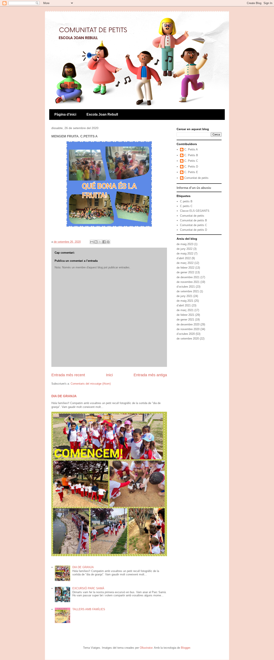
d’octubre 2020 (186, 333)
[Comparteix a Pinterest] (108, 242)
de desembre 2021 (188, 277)
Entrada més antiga (150, 375)
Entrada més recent (68, 375)
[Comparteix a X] (100, 242)
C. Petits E (191, 172)
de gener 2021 (185, 319)
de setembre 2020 (188, 338)
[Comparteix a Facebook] (104, 242)
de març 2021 (185, 310)
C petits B (186, 201)
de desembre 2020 (188, 324)
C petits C (186, 206)
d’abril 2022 (184, 258)
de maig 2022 (185, 253)
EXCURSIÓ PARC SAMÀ (88, 588)
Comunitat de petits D (193, 229)
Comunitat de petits (196, 177)
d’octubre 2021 (186, 286)
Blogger (185, 647)
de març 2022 (185, 263)
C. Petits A (191, 149)
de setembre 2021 (188, 291)
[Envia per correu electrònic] (92, 242)
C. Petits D (191, 166)
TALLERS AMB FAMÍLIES (88, 609)
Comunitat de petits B (193, 220)
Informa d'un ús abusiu (194, 188)
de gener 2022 (185, 272)
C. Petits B (191, 155)
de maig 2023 (185, 244)
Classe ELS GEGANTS (194, 210)
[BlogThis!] (96, 242)
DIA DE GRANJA (64, 396)
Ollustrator (146, 647)
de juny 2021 (184, 296)
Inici (109, 375)
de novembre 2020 (188, 329)
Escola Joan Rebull (102, 114)
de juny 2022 (184, 248)
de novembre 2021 (188, 282)
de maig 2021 (185, 300)
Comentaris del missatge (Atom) (91, 383)
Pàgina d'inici (65, 114)
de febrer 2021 (185, 314)
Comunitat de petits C (193, 225)
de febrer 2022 (185, 267)
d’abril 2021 (184, 305)
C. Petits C (191, 160)
